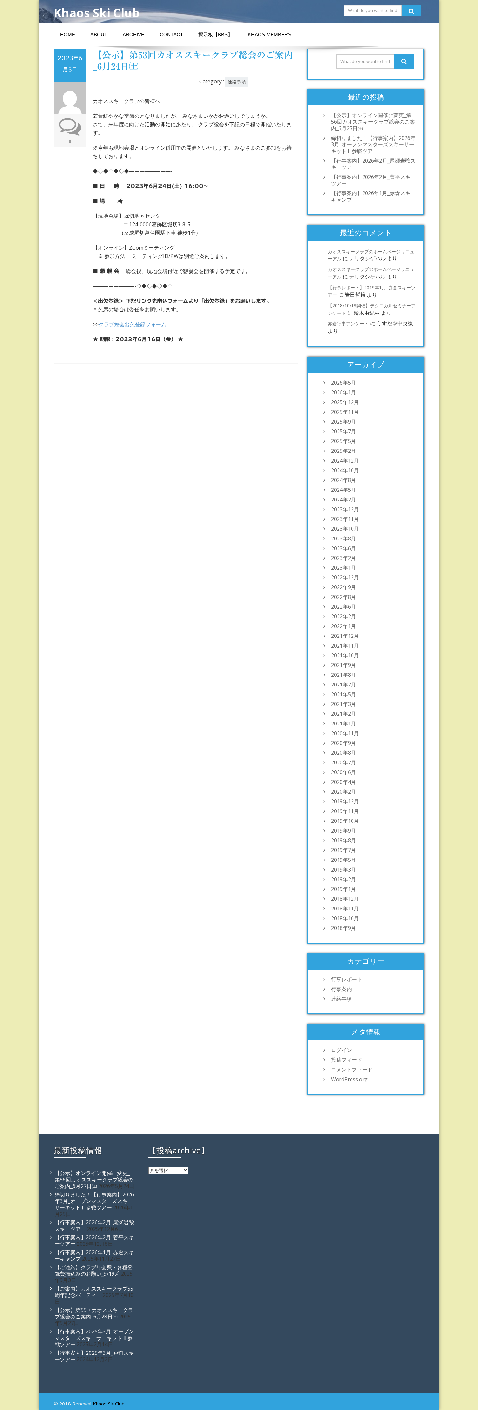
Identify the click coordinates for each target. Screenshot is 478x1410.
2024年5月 (343, 490)
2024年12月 (345, 460)
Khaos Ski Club (109, 1403)
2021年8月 (343, 675)
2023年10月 (345, 529)
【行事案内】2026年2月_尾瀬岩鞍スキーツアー (373, 163)
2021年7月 (343, 684)
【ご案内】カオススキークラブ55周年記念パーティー (94, 1292)
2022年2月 (343, 616)
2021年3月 (343, 704)
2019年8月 (343, 840)
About (98, 34)
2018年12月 (345, 899)
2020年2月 (343, 791)
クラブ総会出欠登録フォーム (132, 324)
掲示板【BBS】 (215, 34)
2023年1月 (343, 567)
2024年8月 (343, 480)
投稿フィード (346, 1060)
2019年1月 (343, 889)
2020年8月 (343, 752)
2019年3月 (343, 869)
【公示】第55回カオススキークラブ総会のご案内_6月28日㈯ (94, 1313)
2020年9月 (343, 743)
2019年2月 (343, 879)
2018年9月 (343, 928)
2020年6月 (343, 772)
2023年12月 (345, 509)
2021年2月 (343, 714)
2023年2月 (343, 558)
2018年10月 (345, 918)
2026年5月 (343, 382)
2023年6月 (343, 548)
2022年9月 (343, 587)
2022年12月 (345, 577)
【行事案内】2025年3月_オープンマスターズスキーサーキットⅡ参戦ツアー (94, 1338)
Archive (133, 34)
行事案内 (341, 989)
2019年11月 (345, 811)
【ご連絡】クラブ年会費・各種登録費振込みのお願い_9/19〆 (94, 1270)
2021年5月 (343, 694)
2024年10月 (345, 470)
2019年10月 (345, 821)
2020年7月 (343, 762)
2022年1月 (343, 626)
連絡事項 (237, 82)
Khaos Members (269, 34)
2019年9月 (343, 830)
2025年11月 (345, 412)
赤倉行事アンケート (348, 323)
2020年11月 (345, 733)
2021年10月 (345, 655)
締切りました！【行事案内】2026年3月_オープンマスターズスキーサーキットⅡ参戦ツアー (373, 144)
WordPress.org (349, 1079)
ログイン (341, 1050)
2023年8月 (343, 538)
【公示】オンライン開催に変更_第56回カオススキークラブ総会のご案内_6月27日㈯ (373, 121)
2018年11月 (345, 908)
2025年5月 (343, 441)
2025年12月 (345, 402)
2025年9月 (343, 421)
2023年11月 (345, 519)
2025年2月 (343, 451)
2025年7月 (343, 431)
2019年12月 (345, 801)
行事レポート (346, 979)
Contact (171, 34)
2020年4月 (343, 782)
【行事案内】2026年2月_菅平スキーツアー (373, 180)
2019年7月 (343, 850)
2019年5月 (343, 860)
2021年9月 (343, 665)
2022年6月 (343, 606)
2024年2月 (343, 499)
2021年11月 (345, 645)
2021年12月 (345, 636)
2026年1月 (343, 392)
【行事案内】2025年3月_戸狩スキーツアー (94, 1356)
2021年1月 (343, 723)
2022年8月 (343, 597)
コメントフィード (352, 1069)
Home (67, 34)
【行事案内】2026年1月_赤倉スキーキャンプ (373, 196)
